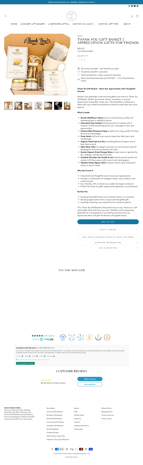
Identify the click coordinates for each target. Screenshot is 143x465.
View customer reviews (25, 363)
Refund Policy (106, 408)
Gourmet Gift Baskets (55, 412)
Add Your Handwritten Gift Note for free (108, 237)
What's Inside (108, 230)
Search (76, 408)
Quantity (83, 56)
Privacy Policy (106, 419)
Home (79, 36)
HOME (14, 24)
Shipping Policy (107, 412)
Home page (78, 429)
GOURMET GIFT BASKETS (32, 24)
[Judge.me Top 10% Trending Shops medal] (107, 337)
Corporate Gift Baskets (55, 422)
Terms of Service (107, 415)
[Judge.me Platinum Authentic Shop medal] (71, 337)
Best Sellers (51, 408)
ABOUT (127, 24)
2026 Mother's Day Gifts (56, 436)
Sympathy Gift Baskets (55, 426)
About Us (77, 419)
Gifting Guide (79, 415)
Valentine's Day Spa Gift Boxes (58, 439)
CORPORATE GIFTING (59, 24)
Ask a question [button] (90, 384)
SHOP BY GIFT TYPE (109, 24)
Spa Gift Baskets (53, 429)
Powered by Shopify (71, 457)
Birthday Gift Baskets (54, 415)
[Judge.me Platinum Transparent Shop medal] (80, 337)
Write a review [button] (90, 379)
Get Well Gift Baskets (54, 419)
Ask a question (108, 248)
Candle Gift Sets (53, 433)
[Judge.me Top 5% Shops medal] (98, 337)
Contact (77, 422)
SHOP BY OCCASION (83, 24)
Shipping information (108, 243)
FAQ (75, 412)
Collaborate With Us (81, 426)
